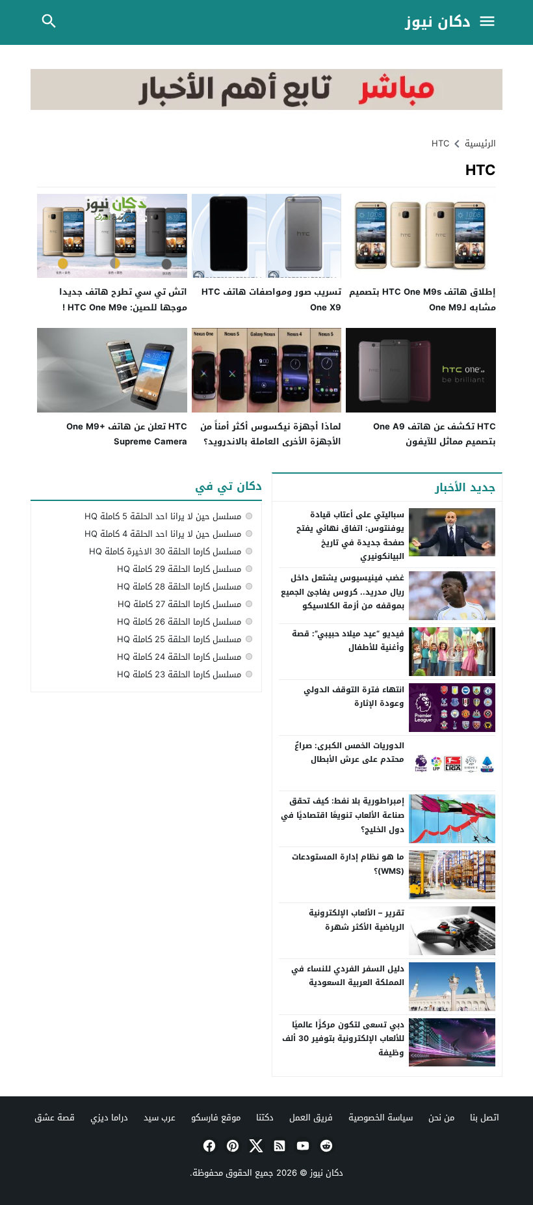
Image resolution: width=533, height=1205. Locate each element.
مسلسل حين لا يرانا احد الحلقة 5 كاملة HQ (162, 516)
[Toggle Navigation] (490, 22)
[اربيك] (266, 107)
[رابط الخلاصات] (278, 1146)
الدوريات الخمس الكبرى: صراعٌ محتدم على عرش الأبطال (349, 752)
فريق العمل (311, 1117)
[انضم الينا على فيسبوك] (208, 1146)
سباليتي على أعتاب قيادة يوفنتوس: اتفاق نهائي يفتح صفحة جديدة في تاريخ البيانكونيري (350, 536)
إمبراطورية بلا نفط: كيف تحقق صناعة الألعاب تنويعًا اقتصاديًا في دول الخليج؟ (342, 815)
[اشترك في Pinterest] (231, 1146)
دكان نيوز (438, 22)
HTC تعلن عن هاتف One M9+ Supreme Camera (126, 434)
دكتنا (265, 1117)
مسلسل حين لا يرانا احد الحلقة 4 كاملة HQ (162, 534)
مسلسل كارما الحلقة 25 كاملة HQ (179, 639)
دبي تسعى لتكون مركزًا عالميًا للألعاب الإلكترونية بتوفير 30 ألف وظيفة (343, 1039)
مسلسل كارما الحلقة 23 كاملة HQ (179, 674)
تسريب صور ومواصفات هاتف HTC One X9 (271, 299)
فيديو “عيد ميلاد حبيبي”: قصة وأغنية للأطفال (348, 641)
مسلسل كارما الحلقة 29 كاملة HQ (179, 569)
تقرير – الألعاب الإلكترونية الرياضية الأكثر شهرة (356, 920)
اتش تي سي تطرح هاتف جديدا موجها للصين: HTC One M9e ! (123, 299)
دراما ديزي (109, 1117)
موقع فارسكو (215, 1117)
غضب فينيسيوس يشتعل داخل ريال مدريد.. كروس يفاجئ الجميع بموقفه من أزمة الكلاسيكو (342, 592)
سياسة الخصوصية (380, 1117)
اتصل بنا (484, 1117)
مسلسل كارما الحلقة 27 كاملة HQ (179, 604)
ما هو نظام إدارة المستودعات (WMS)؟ (348, 864)
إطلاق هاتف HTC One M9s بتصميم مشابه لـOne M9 (422, 299)
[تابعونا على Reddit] (325, 1146)
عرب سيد (160, 1117)
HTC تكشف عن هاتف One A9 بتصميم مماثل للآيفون (434, 434)
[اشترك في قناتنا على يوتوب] (301, 1146)
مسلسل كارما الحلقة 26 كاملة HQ (179, 622)
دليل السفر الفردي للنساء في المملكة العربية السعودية (347, 976)
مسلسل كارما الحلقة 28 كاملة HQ (179, 586)
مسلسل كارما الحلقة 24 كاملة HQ (179, 657)
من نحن (441, 1117)
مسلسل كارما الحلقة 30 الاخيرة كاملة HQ (165, 551)
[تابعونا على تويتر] (254, 1146)
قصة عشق (54, 1117)
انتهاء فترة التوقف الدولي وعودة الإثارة (354, 697)
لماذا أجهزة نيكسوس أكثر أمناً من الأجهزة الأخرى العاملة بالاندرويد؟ (270, 434)
